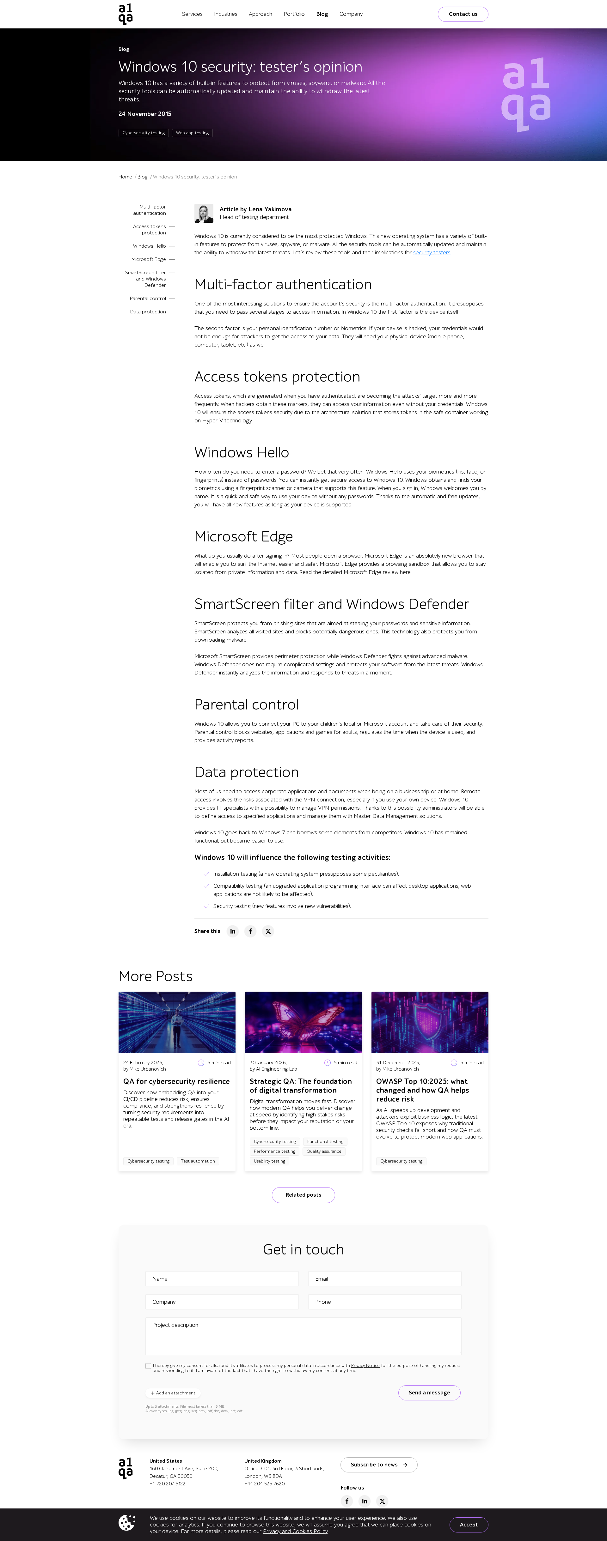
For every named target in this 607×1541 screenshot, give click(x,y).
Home (125, 177)
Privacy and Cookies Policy (295, 1531)
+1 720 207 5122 (168, 1484)
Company (351, 14)
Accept (469, 1524)
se (416, 252)
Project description (175, 1325)
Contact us (463, 14)
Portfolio (294, 14)
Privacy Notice (365, 1365)
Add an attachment (175, 1393)
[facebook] (346, 1501)
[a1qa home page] (126, 14)
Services (192, 14)
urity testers (436, 252)
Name (160, 1279)
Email (321, 1279)
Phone (323, 1302)
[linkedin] (364, 1501)
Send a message (429, 1392)
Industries (225, 14)
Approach (260, 14)
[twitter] (382, 1501)
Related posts (303, 1195)
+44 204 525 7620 (264, 1484)
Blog (322, 14)
